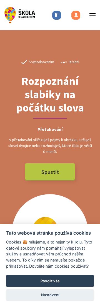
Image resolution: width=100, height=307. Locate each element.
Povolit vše (50, 281)
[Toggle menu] (91, 15)
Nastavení (50, 295)
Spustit (50, 171)
